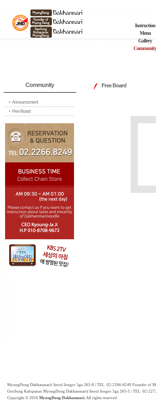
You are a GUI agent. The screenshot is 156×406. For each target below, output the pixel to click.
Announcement (25, 102)
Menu (145, 33)
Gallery (145, 41)
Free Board (21, 111)
